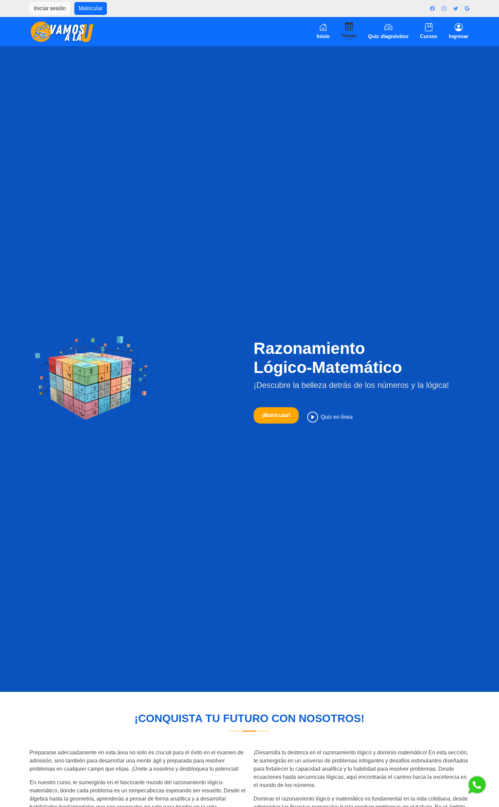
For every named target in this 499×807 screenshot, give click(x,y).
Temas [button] (348, 35)
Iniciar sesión (50, 8)
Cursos (428, 36)
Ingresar (458, 36)
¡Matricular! (276, 415)
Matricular (91, 8)
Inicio (323, 36)
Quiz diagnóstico (388, 36)
